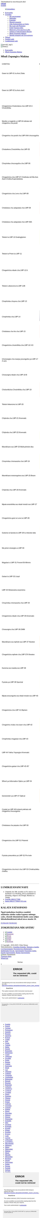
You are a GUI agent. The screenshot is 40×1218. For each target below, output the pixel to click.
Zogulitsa (8, 14)
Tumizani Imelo (6, 956)
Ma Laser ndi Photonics (17, 26)
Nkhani (7, 37)
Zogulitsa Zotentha (19, 947)
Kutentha (12, 20)
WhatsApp (4, 958)
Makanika (12, 18)
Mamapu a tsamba (33, 947)
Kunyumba (9, 13)
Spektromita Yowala (7, 951)
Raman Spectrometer (23, 953)
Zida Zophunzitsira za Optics (19, 24)
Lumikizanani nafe (11, 41)
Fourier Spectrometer (8, 953)
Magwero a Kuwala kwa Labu (19, 30)
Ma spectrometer (15, 16)
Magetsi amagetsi (15, 22)
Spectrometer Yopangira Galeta (25, 951)
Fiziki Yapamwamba (16, 28)
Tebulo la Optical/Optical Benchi (20, 31)
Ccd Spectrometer (7, 949)
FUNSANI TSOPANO (9, 923)
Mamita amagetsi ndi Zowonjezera (21, 35)
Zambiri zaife (9, 39)
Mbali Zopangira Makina (17, 33)
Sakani (3, 4)
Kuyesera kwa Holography (23, 949)
